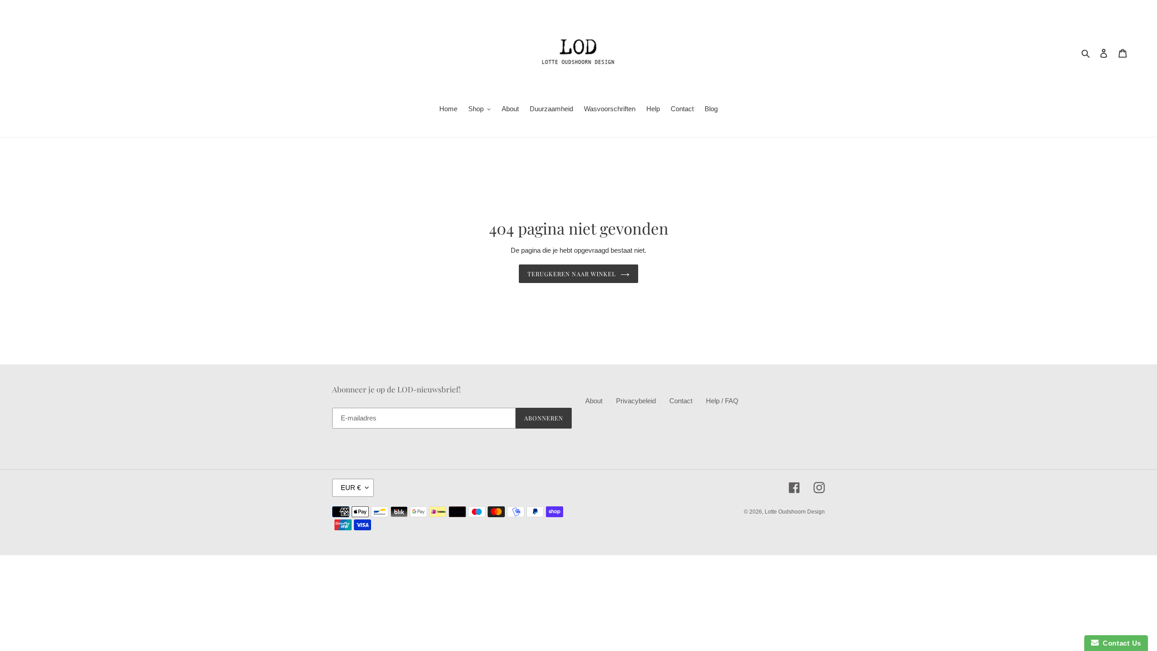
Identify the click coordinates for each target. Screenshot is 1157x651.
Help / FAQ (722, 401)
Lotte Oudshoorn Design (795, 512)
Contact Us (1120, 643)
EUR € (351, 487)
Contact (680, 401)
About (593, 401)
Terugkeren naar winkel (571, 274)
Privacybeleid (636, 401)
